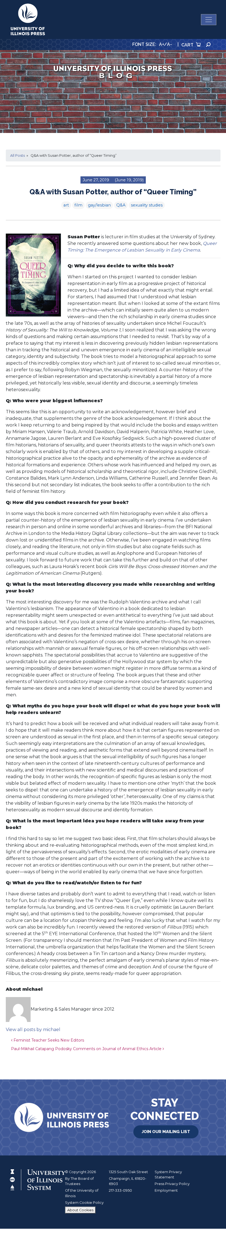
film (78, 205)
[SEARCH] (208, 44)
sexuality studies (147, 205)
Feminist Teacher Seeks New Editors (48, 1040)
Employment (166, 1190)
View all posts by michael (33, 1029)
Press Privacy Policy (172, 1184)
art (66, 205)
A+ (161, 44)
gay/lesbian (99, 205)
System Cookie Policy (84, 1203)
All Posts (17, 155)
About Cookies (80, 1210)
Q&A (120, 205)
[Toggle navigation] (208, 19)
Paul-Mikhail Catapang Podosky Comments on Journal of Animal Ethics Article (87, 1048)
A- (169, 44)
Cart (188, 45)
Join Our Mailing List (166, 1131)
